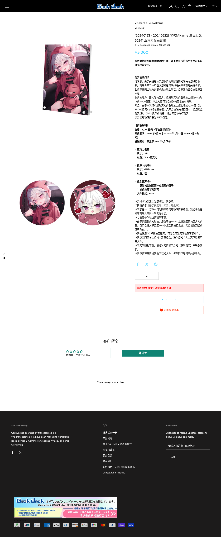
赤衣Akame (156, 23)
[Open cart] (189, 6)
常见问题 (107, 438)
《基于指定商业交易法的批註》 (163, 205)
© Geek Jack (20, 520)
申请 (173, 457)
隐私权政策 (109, 449)
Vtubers (140, 23)
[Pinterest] (155, 264)
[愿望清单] (183, 6)
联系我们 (107, 461)
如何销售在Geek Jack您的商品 (119, 467)
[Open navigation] (7, 6)
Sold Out (169, 299)
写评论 (143, 353)
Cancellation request (114, 472)
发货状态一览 (155, 6)
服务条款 (107, 455)
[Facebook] (137, 264)
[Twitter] (146, 264)
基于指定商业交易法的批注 (117, 444)
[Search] (177, 6)
